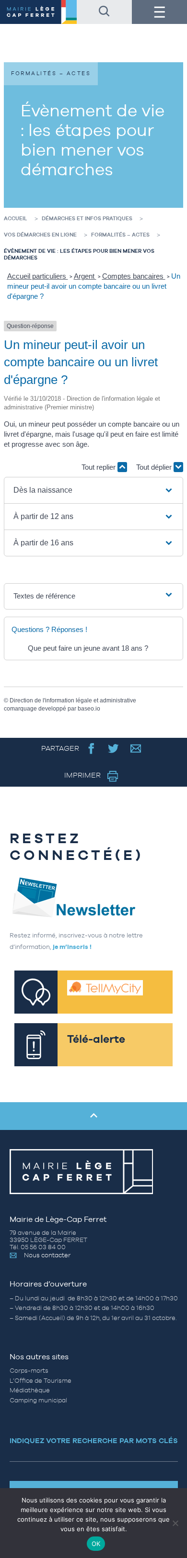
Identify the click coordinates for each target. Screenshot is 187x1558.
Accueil (15, 218)
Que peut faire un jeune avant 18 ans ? (88, 648)
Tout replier (99, 467)
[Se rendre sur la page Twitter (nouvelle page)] (113, 748)
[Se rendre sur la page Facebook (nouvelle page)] (91, 748)
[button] (93, 490)
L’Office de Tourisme (40, 1380)
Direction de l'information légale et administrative (73, 700)
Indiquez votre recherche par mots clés (94, 1440)
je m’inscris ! (72, 946)
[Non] (175, 1523)
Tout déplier (155, 467)
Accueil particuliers (37, 276)
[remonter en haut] (93, 1116)
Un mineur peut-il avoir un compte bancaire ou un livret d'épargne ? (93, 286)
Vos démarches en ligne (40, 234)
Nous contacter (47, 1255)
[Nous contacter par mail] (136, 748)
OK (96, 1543)
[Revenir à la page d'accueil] (38, 12)
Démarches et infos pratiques (87, 218)
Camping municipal (38, 1400)
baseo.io (89, 708)
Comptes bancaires (133, 276)
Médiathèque (30, 1390)
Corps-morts (29, 1370)
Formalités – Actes (120, 234)
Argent (85, 276)
